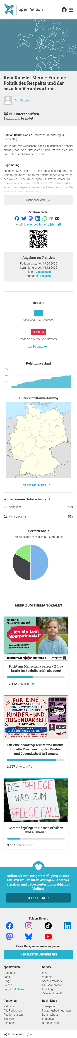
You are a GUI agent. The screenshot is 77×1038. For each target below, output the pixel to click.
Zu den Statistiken (35, 485)
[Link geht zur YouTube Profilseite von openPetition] (48, 936)
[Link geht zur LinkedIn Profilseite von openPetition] (67, 925)
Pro (38, 313)
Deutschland (44, 271)
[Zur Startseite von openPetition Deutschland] (24, 9)
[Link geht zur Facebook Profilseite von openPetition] (9, 925)
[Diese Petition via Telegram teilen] (51, 218)
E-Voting (47, 989)
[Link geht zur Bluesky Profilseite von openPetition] (28, 936)
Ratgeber (9, 1006)
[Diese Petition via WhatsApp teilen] (45, 218)
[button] (64, 10)
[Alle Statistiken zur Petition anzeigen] (38, 477)
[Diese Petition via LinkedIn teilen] (38, 218)
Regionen (9, 1023)
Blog (6, 981)
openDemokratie (52, 981)
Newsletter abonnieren (38, 954)
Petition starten (13, 1014)
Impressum (49, 1018)
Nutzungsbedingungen (56, 1010)
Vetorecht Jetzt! (52, 993)
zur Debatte (36, 346)
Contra (38, 332)
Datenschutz (50, 1014)
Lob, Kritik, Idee (14, 989)
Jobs (7, 977)
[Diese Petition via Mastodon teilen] (31, 218)
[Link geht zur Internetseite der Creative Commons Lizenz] (6, 1034)
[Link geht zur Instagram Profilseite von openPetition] (28, 925)
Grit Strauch (22, 100)
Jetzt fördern (38, 898)
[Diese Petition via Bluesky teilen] (24, 218)
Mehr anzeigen (36, 200)
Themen (9, 1018)
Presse (8, 985)
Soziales (45, 276)
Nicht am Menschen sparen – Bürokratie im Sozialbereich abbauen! (36, 668)
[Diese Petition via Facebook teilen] (17, 218)
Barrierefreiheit (51, 1023)
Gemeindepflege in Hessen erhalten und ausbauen (36, 830)
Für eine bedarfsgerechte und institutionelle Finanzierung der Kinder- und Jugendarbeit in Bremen (35, 749)
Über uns (9, 972)
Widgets (47, 977)
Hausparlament (52, 985)
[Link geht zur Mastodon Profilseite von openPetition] (9, 936)
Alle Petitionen (13, 1010)
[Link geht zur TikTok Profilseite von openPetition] (48, 925)
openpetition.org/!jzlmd (42, 224)
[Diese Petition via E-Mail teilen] (57, 218)
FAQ (44, 972)
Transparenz (50, 1006)
